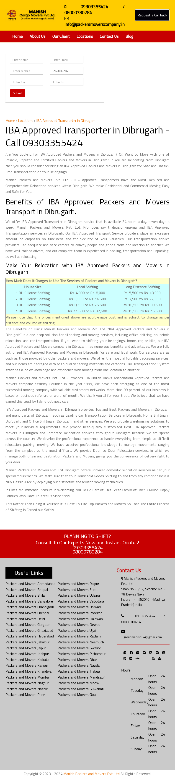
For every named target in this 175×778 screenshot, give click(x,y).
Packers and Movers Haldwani (80, 618)
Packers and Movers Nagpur (27, 683)
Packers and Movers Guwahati (81, 689)
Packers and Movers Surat (78, 589)
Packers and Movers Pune (25, 694)
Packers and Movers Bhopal (26, 589)
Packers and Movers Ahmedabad (30, 583)
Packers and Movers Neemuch (81, 642)
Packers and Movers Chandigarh (29, 607)
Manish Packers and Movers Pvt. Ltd (91, 773)
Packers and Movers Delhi (25, 618)
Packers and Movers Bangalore (29, 601)
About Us (38, 36)
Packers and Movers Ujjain (78, 630)
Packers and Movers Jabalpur (27, 642)
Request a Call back (152, 15)
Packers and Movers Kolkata (27, 659)
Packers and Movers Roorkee (80, 613)
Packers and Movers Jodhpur (27, 653)
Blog (129, 36)
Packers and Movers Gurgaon (27, 624)
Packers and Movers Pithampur (82, 653)
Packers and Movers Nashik (26, 689)
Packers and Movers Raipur (78, 583)
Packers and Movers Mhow (78, 683)
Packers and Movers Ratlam (79, 636)
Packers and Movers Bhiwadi (79, 607)
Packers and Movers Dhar (77, 659)
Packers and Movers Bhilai (25, 595)
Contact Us (109, 36)
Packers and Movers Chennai (27, 613)
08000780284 (87, 552)
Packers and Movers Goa (77, 694)
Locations (85, 36)
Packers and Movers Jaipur (25, 648)
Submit (17, 93)
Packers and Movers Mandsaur (81, 677)
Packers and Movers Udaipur (79, 595)
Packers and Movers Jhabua (79, 671)
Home (17, 36)
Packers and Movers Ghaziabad (29, 630)
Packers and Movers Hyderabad (29, 636)
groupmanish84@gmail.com (143, 636)
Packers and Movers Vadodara (81, 601)
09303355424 (87, 547)
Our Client (61, 36)
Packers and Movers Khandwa (28, 671)
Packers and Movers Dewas (79, 624)
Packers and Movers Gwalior (79, 648)
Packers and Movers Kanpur (26, 665)
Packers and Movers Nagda (79, 665)
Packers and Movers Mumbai (27, 677)
